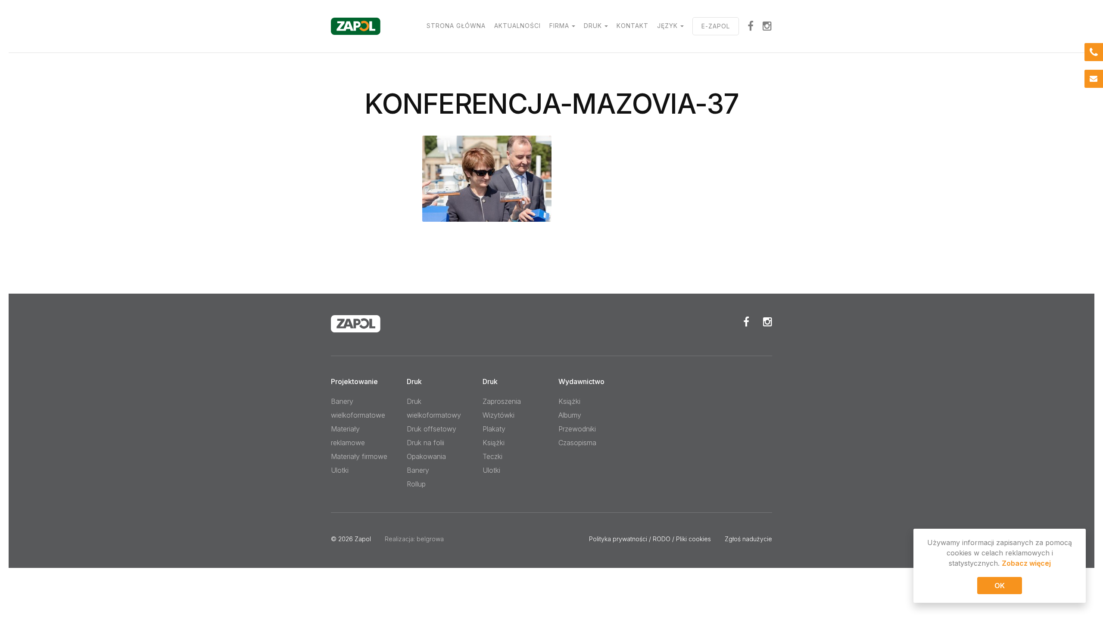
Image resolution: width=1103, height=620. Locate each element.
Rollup (416, 484)
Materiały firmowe (359, 456)
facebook (751, 25)
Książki (494, 442)
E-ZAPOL (715, 26)
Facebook (746, 321)
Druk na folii (425, 442)
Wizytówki (498, 415)
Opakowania (426, 456)
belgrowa (430, 538)
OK (999, 585)
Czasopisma (577, 442)
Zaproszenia (502, 401)
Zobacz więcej (1026, 563)
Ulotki (340, 470)
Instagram (767, 25)
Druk (593, 25)
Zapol (363, 538)
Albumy (569, 415)
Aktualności (517, 25)
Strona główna (456, 25)
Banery (418, 470)
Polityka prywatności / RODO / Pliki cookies (650, 538)
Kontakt (632, 25)
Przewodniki (577, 429)
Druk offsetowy (431, 429)
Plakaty (494, 429)
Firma (559, 25)
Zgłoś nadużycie (748, 538)
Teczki (492, 456)
